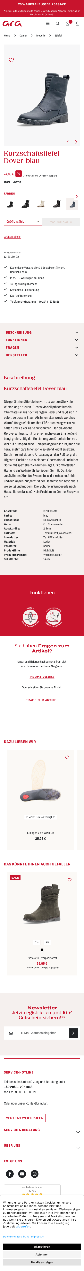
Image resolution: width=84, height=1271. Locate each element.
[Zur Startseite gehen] (12, 23)
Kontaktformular (36, 1103)
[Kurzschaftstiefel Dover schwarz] (10, 204)
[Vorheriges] (68, 142)
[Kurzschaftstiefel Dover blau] (42, 95)
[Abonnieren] (73, 1033)
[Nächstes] (76, 142)
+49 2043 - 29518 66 (41, 676)
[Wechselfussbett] (53, 617)
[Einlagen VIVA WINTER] (40, 780)
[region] (42, 95)
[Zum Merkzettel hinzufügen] (11, 60)
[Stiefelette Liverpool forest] (42, 904)
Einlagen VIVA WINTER (40, 832)
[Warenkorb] (77, 23)
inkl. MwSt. (13, 182)
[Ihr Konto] (67, 23)
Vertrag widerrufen (24, 1118)
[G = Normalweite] (30, 617)
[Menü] (48, 23)
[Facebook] (10, 1174)
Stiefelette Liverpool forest (42, 958)
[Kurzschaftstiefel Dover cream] (41, 204)
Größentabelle (12, 236)
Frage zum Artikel (42, 700)
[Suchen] (58, 23)
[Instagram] (34, 1174)
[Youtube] (22, 1174)
